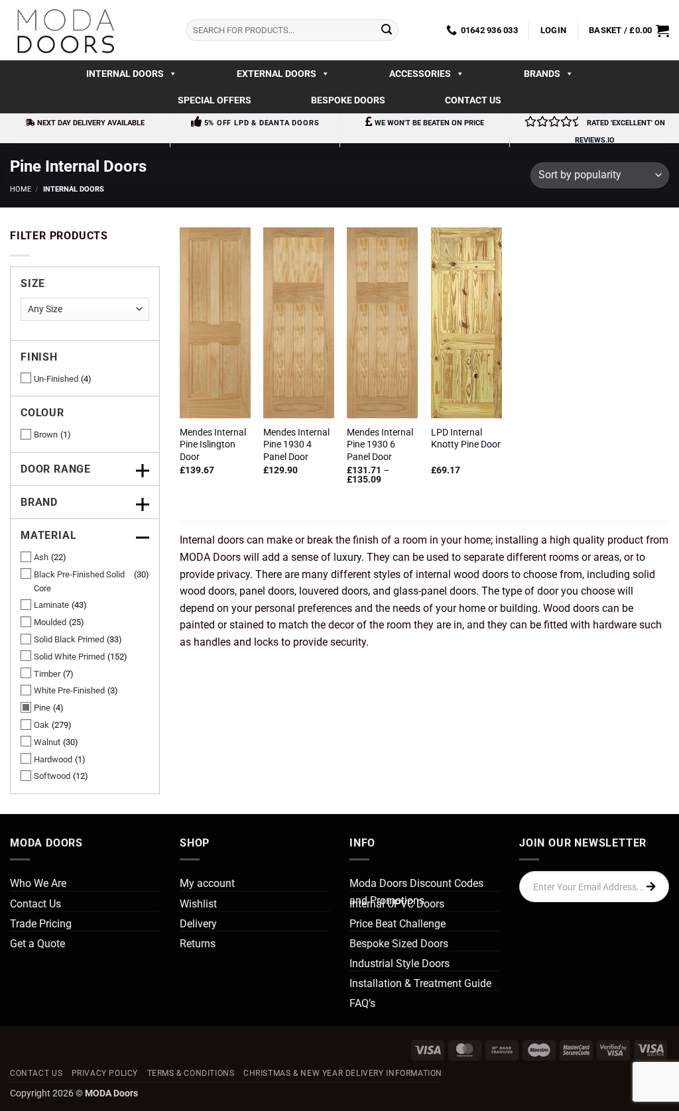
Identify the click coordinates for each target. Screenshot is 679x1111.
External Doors (276, 73)
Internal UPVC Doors (396, 904)
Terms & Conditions (191, 1073)
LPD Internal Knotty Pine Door (466, 439)
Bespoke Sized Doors (398, 943)
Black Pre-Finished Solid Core (79, 581)
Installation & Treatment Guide (420, 983)
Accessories (420, 73)
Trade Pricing (41, 923)
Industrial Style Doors (399, 963)
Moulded (50, 622)
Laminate (51, 605)
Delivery (198, 923)
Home (20, 189)
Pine (42, 708)
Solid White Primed (69, 657)
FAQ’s (362, 1003)
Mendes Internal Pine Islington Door (213, 445)
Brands (542, 73)
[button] (553, 30)
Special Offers (214, 100)
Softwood (52, 776)
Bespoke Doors (348, 100)
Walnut (47, 742)
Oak (41, 725)
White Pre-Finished (69, 690)
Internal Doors (125, 73)
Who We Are (38, 883)
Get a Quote (37, 943)
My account (207, 883)
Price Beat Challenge (397, 923)
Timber (47, 674)
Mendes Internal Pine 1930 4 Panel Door (296, 445)
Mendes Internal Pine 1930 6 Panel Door (380, 445)
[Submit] (386, 30)
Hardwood (53, 759)
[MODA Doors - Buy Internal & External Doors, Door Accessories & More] (65, 30)
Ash (41, 557)
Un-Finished (56, 379)
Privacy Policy (105, 1073)
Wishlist (198, 904)
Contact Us (473, 100)
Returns (198, 943)
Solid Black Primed (69, 639)
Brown (46, 434)
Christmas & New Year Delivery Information (342, 1073)
